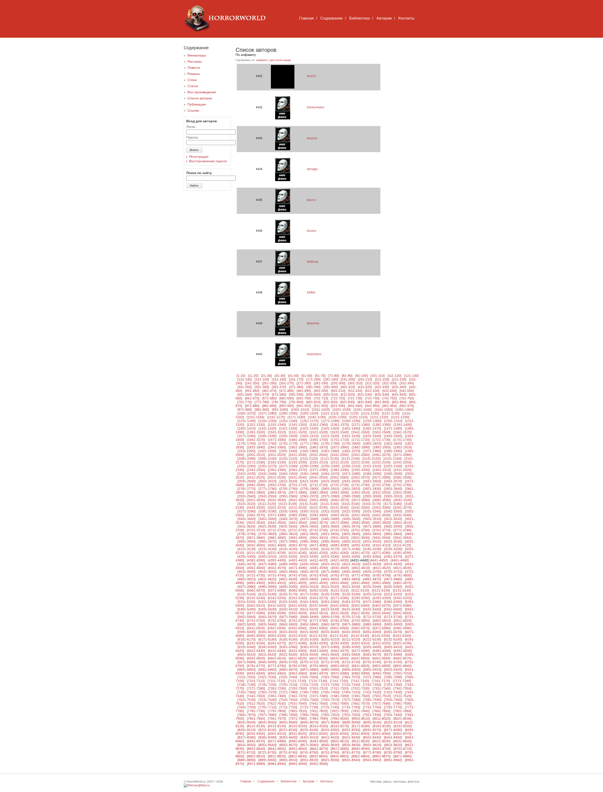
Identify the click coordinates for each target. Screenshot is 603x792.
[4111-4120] (402, 545)
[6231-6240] (393, 639)
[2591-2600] (246, 481)
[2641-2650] (351, 481)
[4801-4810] (246, 579)
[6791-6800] (319, 666)
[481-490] (304, 391)
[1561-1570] (402, 432)
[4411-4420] (319, 560)
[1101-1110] (329, 413)
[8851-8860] (360, 756)
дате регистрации (280, 60)
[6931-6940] (256, 673)
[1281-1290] (351, 421)
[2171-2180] (256, 462)
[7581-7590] (372, 700)
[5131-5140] (402, 590)
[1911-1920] (246, 451)
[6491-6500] (403, 651)
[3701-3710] (256, 530)
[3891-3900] (298, 538)
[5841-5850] (288, 624)
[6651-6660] (381, 658)
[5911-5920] (256, 628)
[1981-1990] (393, 451)
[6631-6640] (339, 658)
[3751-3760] (360, 530)
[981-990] (262, 409)
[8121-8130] (256, 726)
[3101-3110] (246, 504)
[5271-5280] (340, 598)
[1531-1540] (339, 432)
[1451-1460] (351, 428)
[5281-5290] (361, 598)
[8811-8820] (277, 756)
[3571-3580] (340, 522)
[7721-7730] (309, 707)
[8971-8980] (256, 764)
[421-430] (382, 387)
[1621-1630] (351, 436)
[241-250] (252, 383)
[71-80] (333, 376)
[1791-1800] (351, 443)
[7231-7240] (351, 684)
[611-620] (348, 394)
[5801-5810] (382, 620)
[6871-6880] (309, 669)
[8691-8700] (382, 749)
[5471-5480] (402, 605)
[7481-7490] (340, 696)
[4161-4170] (330, 549)
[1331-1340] (277, 424)
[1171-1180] (296, 417)
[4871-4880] (393, 579)
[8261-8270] (372, 730)
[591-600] (313, 394)
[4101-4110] (382, 545)
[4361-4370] (393, 556)
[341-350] (244, 387)
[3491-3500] (351, 519)
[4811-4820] (267, 579)
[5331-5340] (288, 602)
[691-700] (304, 398)
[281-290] (321, 383)
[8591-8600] (351, 745)
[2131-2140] (351, 458)
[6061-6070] (393, 632)
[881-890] (269, 406)
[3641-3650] (309, 526)
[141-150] (262, 379)
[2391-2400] (361, 470)
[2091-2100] (267, 458)
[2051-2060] (360, 455)
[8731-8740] (288, 752)
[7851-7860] (402, 711)
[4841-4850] (330, 579)
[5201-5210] (372, 594)
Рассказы (194, 61)
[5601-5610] (319, 613)
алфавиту (262, 60)
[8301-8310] (277, 733)
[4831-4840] (309, 579)
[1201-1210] (358, 417)
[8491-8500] (319, 741)
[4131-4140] (267, 549)
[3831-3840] (351, 534)
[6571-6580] (393, 654)
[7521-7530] (246, 700)
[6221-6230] (372, 639)
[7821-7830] (339, 711)
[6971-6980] (340, 673)
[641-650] (399, 394)
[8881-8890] (246, 760)
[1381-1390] (382, 424)
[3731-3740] (319, 530)
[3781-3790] (246, 534)
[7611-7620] (256, 703)
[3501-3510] (372, 519)
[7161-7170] (381, 681)
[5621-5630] (360, 613)
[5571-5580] (256, 613)
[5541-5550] (372, 609)
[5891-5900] (393, 624)
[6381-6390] (351, 647)
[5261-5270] (319, 598)
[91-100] (361, 376)
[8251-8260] (351, 730)
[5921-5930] (277, 628)
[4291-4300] (246, 556)
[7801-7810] (298, 711)
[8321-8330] (319, 733)
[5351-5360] (330, 602)
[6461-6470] (340, 651)
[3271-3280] (246, 511)
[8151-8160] (319, 726)
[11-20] (253, 376)
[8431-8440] (372, 737)
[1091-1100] (309, 413)
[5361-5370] (351, 602)
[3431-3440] (402, 515)
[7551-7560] (309, 700)
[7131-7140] (318, 681)
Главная (306, 18)
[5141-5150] (246, 594)
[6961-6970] (319, 673)
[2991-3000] (372, 496)
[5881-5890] (372, 624)
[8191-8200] (403, 726)
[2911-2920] (382, 492)
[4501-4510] (330, 564)
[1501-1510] (277, 432)
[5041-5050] (393, 587)
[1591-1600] (288, 436)
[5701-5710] (351, 617)
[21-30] (266, 376)
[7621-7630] (277, 703)
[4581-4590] (319, 568)
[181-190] (330, 379)
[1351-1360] (319, 424)
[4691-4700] (372, 571)
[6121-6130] (339, 636)
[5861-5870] (330, 624)
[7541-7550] (288, 700)
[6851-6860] (267, 669)
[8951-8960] (393, 760)
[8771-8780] (372, 752)
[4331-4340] (330, 556)
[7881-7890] (288, 715)
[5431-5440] (319, 605)
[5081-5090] (298, 590)
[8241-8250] (330, 730)
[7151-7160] (360, 681)
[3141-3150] (330, 504)
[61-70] (320, 376)
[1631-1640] (372, 436)
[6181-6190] (288, 639)
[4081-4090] (340, 545)
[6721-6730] (351, 662)
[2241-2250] (402, 462)
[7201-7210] (288, 684)
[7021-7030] (267, 677)
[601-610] (330, 394)
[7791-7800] (277, 711)
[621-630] (365, 394)
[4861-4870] (372, 579)
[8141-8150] (298, 726)
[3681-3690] (393, 526)
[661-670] (252, 398)
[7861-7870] (246, 715)
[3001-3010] (393, 496)
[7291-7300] (298, 688)
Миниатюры (196, 55)
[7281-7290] (277, 688)
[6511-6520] (267, 654)
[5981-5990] (402, 628)
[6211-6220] (351, 639)
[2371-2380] (319, 470)
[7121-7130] (297, 681)
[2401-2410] (382, 470)
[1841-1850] (277, 447)
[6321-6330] (402, 643)
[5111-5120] (360, 590)
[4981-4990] (267, 587)
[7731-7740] (330, 707)
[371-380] (296, 387)
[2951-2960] (288, 496)
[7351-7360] (246, 692)
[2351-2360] (277, 470)
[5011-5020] (330, 587)
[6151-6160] (402, 636)
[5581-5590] (277, 613)
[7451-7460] (277, 696)
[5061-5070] (256, 590)
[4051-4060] (277, 545)
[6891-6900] (351, 669)
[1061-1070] (246, 413)
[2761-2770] (246, 489)
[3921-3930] (360, 538)
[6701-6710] (309, 662)
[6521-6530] (288, 654)
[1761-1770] (288, 443)
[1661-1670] (256, 440)
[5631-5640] (381, 613)
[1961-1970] (351, 451)
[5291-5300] (382, 598)
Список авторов (199, 98)
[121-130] (411, 376)
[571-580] (279, 394)
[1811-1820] (393, 443)
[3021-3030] (256, 500)
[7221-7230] (330, 684)
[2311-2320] (372, 466)
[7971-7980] (298, 718)
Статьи (192, 86)
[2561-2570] (360, 477)
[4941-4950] (360, 583)
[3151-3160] (351, 504)
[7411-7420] (372, 692)
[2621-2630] (309, 481)
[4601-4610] (361, 568)
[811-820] (330, 402)
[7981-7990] (319, 718)
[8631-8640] (256, 749)
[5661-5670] (267, 617)
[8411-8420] (330, 737)
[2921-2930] (402, 492)
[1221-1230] (400, 417)
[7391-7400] (330, 692)
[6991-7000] (382, 673)
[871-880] (252, 406)
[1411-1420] (267, 428)
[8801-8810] (256, 756)
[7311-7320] (340, 688)
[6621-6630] (319, 658)
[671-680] (269, 398)
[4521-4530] (372, 564)
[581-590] (296, 394)
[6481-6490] (382, 651)
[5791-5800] (361, 620)
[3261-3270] (402, 507)
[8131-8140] (277, 726)
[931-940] (355, 406)
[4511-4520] (351, 564)
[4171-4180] (351, 549)
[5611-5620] (340, 613)
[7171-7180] (402, 681)
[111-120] (394, 376)
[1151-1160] (255, 417)
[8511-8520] (361, 741)
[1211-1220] (379, 417)
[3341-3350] (393, 511)
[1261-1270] (309, 421)
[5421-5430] (298, 605)
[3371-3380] (277, 515)
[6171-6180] (267, 639)
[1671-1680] (277, 440)
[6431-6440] (277, 651)
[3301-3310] (309, 511)
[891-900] (286, 406)
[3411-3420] (361, 515)
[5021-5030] (351, 587)
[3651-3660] (330, 526)
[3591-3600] (382, 522)
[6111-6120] (318, 636)
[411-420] (365, 387)
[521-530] (372, 391)
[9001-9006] (319, 764)
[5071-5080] (277, 590)
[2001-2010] (256, 455)
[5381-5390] (393, 602)
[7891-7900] (309, 715)
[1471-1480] (393, 428)
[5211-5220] (393, 594)
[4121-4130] (246, 549)
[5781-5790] (340, 620)
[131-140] (244, 379)
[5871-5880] (351, 624)
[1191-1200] (337, 417)
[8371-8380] (246, 737)
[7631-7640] (298, 703)
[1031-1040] (363, 409)
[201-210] (365, 379)
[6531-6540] (309, 654)
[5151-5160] (267, 594)
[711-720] (338, 398)
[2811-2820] (351, 489)
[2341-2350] (256, 470)
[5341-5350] (309, 602)
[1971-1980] (372, 451)
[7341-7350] (402, 688)
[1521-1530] (319, 432)
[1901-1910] (403, 447)
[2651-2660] (372, 481)
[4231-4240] (298, 553)
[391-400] (330, 387)
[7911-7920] (351, 715)
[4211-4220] (256, 553)
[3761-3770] (381, 530)
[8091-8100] (372, 722)
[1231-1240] (246, 421)
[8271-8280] (393, 730)
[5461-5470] (381, 605)
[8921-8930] (330, 760)
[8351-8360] (381, 733)
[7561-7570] (330, 700)
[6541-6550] (330, 654)
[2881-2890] (319, 492)
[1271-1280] (330, 421)
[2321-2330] (393, 466)
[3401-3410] (340, 515)
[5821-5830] (246, 624)
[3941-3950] (402, 538)
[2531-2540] (298, 477)
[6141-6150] (381, 636)
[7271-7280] (256, 688)
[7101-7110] (256, 681)
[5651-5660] (246, 617)
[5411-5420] (277, 605)
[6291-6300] (340, 643)
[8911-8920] (309, 760)
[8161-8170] (340, 726)
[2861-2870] (277, 492)
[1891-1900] (382, 447)
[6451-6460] (319, 651)
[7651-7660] (339, 703)
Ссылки (193, 110)
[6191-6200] (309, 639)
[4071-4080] (319, 545)
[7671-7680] (381, 703)
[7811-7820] (319, 711)
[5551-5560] (393, 609)
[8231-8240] (309, 730)
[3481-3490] (330, 519)
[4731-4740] (277, 575)
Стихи (192, 80)
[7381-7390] (309, 692)
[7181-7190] (246, 684)
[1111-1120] (350, 413)
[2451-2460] (309, 473)
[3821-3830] (330, 534)
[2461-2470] (330, 473)
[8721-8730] (267, 752)
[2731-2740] (360, 485)
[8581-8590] (330, 745)
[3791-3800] (267, 534)
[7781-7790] (256, 711)
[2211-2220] (340, 462)
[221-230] (399, 379)
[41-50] (293, 376)
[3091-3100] (403, 500)
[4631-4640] (246, 571)
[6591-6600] (256, 658)
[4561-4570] (277, 568)
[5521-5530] (330, 609)
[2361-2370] (298, 470)
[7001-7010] (403, 673)
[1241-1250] (267, 421)
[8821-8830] (298, 756)
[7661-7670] (360, 703)
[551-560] (244, 394)
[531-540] (389, 391)
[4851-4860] (351, 579)
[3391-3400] (319, 515)
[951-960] (389, 406)
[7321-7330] (360, 688)
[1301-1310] (393, 421)
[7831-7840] (360, 711)
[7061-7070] (351, 677)
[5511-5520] (309, 609)
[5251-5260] (298, 598)
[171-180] (313, 379)
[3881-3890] (277, 538)
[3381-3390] (298, 515)
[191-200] (348, 379)
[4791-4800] (403, 575)
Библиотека (359, 18)
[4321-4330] (309, 556)
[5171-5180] (309, 594)
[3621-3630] (267, 526)
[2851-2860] (256, 492)
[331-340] (406, 383)
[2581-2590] (402, 477)
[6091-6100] (277, 636)
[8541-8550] (246, 745)
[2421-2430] (246, 473)
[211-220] (382, 379)
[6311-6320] (382, 643)
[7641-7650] (319, 703)
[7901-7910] (330, 715)
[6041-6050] (351, 632)
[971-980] (244, 409)
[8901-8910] (288, 760)
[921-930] (338, 406)
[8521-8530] (381, 741)
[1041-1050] (384, 409)
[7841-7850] (381, 711)
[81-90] (347, 376)
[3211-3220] (298, 507)
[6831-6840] (402, 666)
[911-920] (321, 406)
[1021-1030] (342, 409)
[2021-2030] (298, 455)
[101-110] (378, 376)
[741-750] (389, 398)
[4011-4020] (372, 541)
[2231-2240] (381, 462)
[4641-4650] (267, 571)
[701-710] (321, 398)
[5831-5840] (267, 624)
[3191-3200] (256, 507)
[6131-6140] (360, 636)
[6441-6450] (298, 651)
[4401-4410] (298, 560)
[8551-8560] (267, 745)
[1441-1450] (330, 428)
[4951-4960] (381, 583)
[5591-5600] (298, 613)
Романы (193, 74)
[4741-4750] (298, 575)
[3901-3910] (319, 538)
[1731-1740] (402, 440)
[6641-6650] (360, 658)
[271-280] (304, 383)
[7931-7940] (393, 715)
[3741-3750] (339, 530)
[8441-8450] (393, 737)
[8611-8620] (393, 745)
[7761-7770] (393, 707)
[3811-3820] (309, 534)
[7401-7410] (351, 692)
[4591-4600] (340, 568)
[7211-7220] (309, 684)
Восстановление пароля (208, 161)
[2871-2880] (298, 492)
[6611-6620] (298, 658)
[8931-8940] (351, 760)
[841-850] (382, 402)
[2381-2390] (340, 470)
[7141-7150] (339, 681)
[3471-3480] (309, 519)
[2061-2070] (381, 455)
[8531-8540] (402, 741)
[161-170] (296, 379)
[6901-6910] (372, 669)
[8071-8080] (330, 722)
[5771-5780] (319, 620)
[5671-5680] (288, 617)
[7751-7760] (372, 707)
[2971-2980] (330, 496)
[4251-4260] (339, 553)
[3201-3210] (277, 507)
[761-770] (244, 402)
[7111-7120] (276, 681)
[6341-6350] (267, 647)
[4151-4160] (309, 549)
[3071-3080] (361, 500)
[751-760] (406, 398)
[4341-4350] (351, 556)
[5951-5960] (339, 628)
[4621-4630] (402, 568)
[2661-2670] (393, 481)
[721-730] (355, 398)
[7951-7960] (256, 718)
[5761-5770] (298, 620)
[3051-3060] (319, 500)
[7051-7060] (330, 677)
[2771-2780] (267, 489)
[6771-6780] (277, 666)
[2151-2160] (392, 458)
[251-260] (269, 383)
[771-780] (262, 402)
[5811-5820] (403, 620)
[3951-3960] (246, 541)
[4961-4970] (402, 583)
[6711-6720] (330, 662)
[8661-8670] (319, 749)
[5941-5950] (319, 628)
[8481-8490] (298, 741)
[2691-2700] (277, 485)
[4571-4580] (298, 568)
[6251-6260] (256, 643)
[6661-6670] (402, 658)
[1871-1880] (340, 447)
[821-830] (347, 402)
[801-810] (313, 402)
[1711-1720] (361, 440)
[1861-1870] (319, 447)
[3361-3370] (256, 515)
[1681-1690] (298, 440)
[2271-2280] (288, 466)
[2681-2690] (256, 485)
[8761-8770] (351, 752)
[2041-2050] (339, 455)
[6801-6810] (340, 666)
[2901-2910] (361, 492)
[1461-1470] (372, 428)
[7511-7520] (403, 696)
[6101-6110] (298, 636)
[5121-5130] (381, 590)
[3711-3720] (277, 530)
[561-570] (262, 394)
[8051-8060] (288, 722)
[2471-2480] (351, 473)
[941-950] (372, 406)
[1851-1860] (298, 447)
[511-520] (355, 391)
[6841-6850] (246, 669)
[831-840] (365, 402)
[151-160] (279, 379)
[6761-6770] (256, 666)
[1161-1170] (276, 417)
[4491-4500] (309, 564)
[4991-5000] (288, 587)
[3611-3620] (246, 526)
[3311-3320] (330, 511)
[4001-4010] (351, 541)
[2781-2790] (288, 489)
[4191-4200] (393, 549)
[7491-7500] (361, 696)
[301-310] (355, 383)
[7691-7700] (246, 707)
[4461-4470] (246, 564)
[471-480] (286, 391)
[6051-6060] (372, 632)
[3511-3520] (393, 519)
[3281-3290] (267, 511)
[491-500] (321, 391)
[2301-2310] (351, 466)
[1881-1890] (361, 447)
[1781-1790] (330, 443)
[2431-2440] (267, 473)
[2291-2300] (330, 466)
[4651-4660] (288, 571)
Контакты (406, 18)
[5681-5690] (309, 617)
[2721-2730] (339, 485)
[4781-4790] (382, 575)
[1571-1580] (246, 436)
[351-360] (262, 387)
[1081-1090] (288, 413)
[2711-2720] (319, 485)
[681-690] (286, 398)
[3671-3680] (372, 526)
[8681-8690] (361, 749)
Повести (193, 67)
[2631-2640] (330, 481)
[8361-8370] (402, 733)
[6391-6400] (372, 647)
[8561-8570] (288, 745)
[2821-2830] (372, 489)
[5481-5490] (246, 609)
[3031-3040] (277, 500)
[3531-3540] (256, 522)
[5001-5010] (309, 587)
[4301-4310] (267, 556)
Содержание (331, 18)
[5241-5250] (277, 598)
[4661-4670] (309, 571)
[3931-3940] (381, 538)
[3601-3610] (403, 522)
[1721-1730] (381, 440)
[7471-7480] (319, 696)
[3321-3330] (351, 511)
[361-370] (279, 387)
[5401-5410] (256, 605)
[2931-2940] (246, 496)
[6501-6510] (246, 654)
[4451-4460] (400, 560)
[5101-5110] (340, 590)
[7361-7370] (267, 692)
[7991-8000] (340, 718)
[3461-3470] (288, 519)
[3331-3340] (372, 511)
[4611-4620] (382, 568)
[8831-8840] (319, 756)
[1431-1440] (309, 428)
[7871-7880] (267, 715)
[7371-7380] (288, 692)
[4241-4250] (319, 553)
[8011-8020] (382, 718)
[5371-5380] (372, 602)
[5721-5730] (393, 617)
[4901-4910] (277, 583)
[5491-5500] (267, 609)
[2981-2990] (351, 496)
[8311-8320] (298, 733)
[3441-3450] (246, 519)
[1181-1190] (317, 417)
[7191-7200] (267, 684)
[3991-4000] (330, 541)
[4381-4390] (256, 560)
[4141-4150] (288, 549)
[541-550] (406, 391)
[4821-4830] (288, 579)
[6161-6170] (246, 639)
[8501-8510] (340, 741)
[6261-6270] (277, 643)
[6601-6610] (277, 658)
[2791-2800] (309, 489)
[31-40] (280, 376)
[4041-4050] (256, 545)
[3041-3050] (298, 500)
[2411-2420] (403, 470)
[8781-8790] (393, 752)
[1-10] (240, 376)
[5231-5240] (256, 598)
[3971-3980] (288, 541)
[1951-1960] (330, 451)
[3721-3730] (298, 530)
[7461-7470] (298, 696)
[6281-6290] (319, 643)
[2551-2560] (339, 477)
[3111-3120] (267, 504)
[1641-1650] (393, 436)
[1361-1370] (340, 424)
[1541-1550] (360, 432)
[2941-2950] (267, 496)
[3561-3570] (319, 522)
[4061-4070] (298, 545)
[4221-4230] (277, 553)
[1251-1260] (288, 421)
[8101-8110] (393, 722)
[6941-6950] (277, 673)
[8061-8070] (309, 722)
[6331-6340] (246, 647)
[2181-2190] (277, 462)
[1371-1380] (361, 424)
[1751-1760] (267, 443)
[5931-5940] (298, 628)
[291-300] (338, 383)
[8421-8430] (351, 737)
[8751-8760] (330, 752)
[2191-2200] (298, 462)
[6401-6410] (393, 647)
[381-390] (313, 387)
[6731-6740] (372, 662)
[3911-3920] (340, 538)
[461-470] (269, 391)
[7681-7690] (402, 703)
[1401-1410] (246, 428)
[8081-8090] (351, 722)
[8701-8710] (403, 749)
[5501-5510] (288, 609)
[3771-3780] (402, 530)
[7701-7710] (267, 707)
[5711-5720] (372, 617)
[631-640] (382, 394)
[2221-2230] (360, 462)
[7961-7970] (277, 718)
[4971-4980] (246, 587)
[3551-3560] (298, 522)
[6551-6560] (351, 654)
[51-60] (307, 376)
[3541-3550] (277, 522)
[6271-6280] (298, 643)
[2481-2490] (372, 473)
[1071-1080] (267, 413)
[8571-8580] (309, 745)
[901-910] (304, 406)
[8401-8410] (309, 737)
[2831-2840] (393, 489)
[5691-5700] (330, 617)
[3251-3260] (381, 507)
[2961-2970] (309, 496)
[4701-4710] (393, 571)
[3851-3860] (393, 534)
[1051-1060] (404, 409)
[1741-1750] (246, 443)
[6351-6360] (288, 647)
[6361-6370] (309, 647)
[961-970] (406, 406)
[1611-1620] (330, 436)
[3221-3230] (319, 507)
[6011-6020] (288, 632)
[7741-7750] (351, 707)
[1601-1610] (309, 436)
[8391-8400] (288, 737)
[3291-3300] (288, 511)
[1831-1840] (256, 447)
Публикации (196, 104)
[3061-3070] (340, 500)
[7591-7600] (393, 700)
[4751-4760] (319, 575)
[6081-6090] (256, 636)
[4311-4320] (288, 556)
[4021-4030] (393, 541)
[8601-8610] (372, 745)
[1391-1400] (403, 424)
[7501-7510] (382, 696)
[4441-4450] (379, 560)
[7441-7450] (256, 696)
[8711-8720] (246, 752)
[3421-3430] (381, 515)
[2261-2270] (267, 466)
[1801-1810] (372, 443)
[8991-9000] (298, 764)
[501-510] (338, 391)
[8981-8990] (277, 764)
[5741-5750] (256, 620)
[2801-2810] (330, 489)
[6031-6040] (330, 632)
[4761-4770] (340, 575)
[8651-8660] (298, 749)
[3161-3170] (372, 504)
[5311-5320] (246, 602)
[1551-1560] (381, 432)
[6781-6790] (298, 666)
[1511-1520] (298, 432)
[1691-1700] (319, 440)
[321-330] (389, 383)
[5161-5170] (288, 594)
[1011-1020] (321, 409)
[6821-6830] (381, 666)
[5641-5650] (402, 613)
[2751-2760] (402, 485)
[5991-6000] (246, 632)
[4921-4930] (319, 583)
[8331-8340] (339, 733)
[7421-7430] (393, 692)
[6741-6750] (393, 662)
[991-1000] (280, 409)
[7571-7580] (351, 700)
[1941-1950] (309, 451)
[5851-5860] (309, 624)
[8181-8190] (382, 726)
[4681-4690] (351, 571)
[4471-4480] (267, 564)
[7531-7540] (267, 700)
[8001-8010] (361, 718)
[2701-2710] (298, 485)
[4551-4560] (256, 568)
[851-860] (399, 402)
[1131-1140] (390, 413)
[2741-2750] (381, 485)
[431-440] (399, 387)
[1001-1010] (300, 409)
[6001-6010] (267, 632)
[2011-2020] (277, 455)
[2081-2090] (246, 458)
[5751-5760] (277, 620)
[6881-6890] (330, 669)
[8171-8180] (361, 726)
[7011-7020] (246, 677)
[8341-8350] (360, 733)
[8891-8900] (267, 760)
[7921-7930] (372, 715)
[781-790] (279, 402)
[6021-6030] (309, 632)
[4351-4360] (372, 556)
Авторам (384, 18)
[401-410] (348, 387)
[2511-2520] (256, 477)
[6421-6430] (256, 651)
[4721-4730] (256, 575)
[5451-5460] (360, 605)
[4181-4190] (372, 549)
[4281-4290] (402, 553)
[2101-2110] (288, 458)
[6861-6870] (288, 669)
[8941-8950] (372, 760)
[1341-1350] (298, 424)
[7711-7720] (288, 707)
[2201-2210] (319, 462)
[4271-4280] (381, 553)
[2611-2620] (288, 481)
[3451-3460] (267, 519)
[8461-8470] (256, 741)
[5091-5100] (319, 590)
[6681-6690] (267, 662)
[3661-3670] (351, 526)
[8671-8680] (340, 749)
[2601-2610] (267, 481)
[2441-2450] (288, 473)
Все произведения (201, 92)
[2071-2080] (402, 455)
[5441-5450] (339, 605)
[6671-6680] (246, 662)
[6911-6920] (393, 669)
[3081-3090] (382, 500)
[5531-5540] (351, 609)
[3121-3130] (288, 504)
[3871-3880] (256, 538)
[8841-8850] (339, 756)
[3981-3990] (309, 541)
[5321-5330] (267, 602)
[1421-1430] (288, 428)
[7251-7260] (393, 684)
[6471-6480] (361, 651)
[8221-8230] (288, 730)
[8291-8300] (256, 733)
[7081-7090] (393, 677)
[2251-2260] (246, 466)
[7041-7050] (309, 677)
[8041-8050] (267, 722)
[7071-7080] (372, 677)
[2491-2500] (393, 473)
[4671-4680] (330, 571)
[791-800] (296, 402)
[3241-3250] (360, 507)
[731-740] (372, 398)
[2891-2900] (340, 492)
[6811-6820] (361, 666)
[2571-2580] (381, 477)
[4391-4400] (277, 560)
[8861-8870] (381, 756)
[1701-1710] (340, 440)
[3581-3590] (361, 522)
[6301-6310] (361, 643)
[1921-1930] (267, 451)
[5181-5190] (330, 594)
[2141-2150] (372, 458)
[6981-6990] (361, 673)
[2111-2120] (309, 458)
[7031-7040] (288, 677)
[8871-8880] (402, 756)
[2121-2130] (330, 458)
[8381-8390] (267, 737)
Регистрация (198, 156)
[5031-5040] (372, 587)
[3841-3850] (372, 534)
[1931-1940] (288, 451)
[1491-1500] (256, 432)
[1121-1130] (370, 413)
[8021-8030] (402, 718)
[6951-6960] (298, 673)
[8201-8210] (246, 730)
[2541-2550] (319, 477)
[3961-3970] (267, 541)
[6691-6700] (288, 662)
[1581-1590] (267, 436)
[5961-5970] (360, 628)
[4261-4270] (360, 553)
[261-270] (286, 383)
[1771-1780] (309, 443)
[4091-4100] (361, 545)
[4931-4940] (339, 583)
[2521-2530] (277, 477)
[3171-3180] (392, 504)
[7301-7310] (319, 688)
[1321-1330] (256, 424)
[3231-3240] (339, 507)
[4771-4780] (361, 575)
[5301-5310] (403, 598)
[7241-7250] (372, 684)
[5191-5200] (351, 594)
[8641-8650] (277, 749)
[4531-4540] (393, 564)
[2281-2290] (309, 466)
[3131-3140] (309, 504)
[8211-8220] (267, 730)
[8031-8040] (246, 722)
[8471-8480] (277, 741)
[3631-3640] (288, 526)
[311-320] (372, 383)
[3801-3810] (288, 534)
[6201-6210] (330, 639)
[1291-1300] (372, 421)
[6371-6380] (330, 647)
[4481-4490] (288, 564)
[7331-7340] (381, 688)
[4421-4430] (339, 560)
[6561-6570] (372, 654)
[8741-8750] (309, 752)
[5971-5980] (381, 628)
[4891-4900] (256, 583)
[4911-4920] (298, 583)
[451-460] (252, 391)
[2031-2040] (319, 455)
